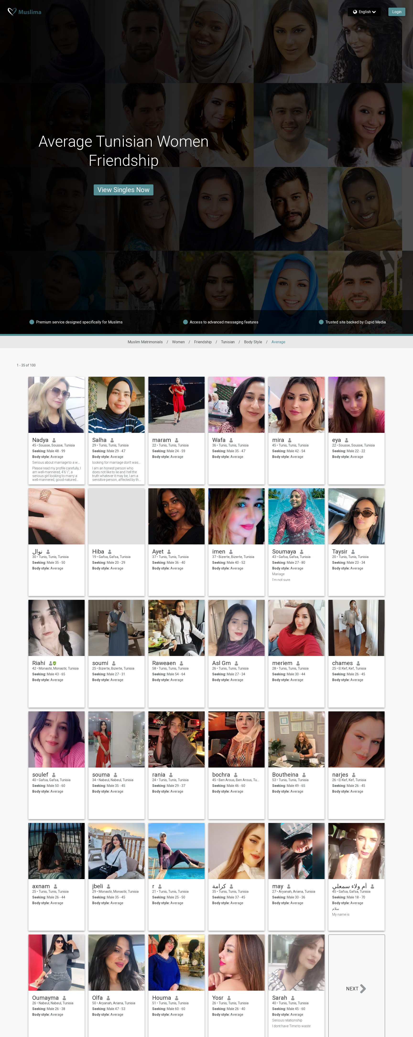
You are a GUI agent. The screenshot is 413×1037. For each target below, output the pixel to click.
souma (101, 774)
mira (278, 440)
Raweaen (164, 663)
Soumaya (284, 551)
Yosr (217, 997)
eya (336, 440)
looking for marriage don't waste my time (116, 462)
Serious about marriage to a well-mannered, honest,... (56, 462)
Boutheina (285, 774)
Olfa (97, 997)
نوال (37, 551)
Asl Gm (221, 663)
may (277, 886)
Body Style (253, 342)
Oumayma (45, 997)
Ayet (157, 551)
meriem (282, 663)
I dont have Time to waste (291, 1026)
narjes (340, 774)
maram (161, 440)
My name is (340, 914)
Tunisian (228, 342)
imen (218, 551)
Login (397, 12)
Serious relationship (287, 1020)
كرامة (219, 886)
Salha (99, 440)
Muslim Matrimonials (145, 342)
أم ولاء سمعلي (349, 886)
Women (178, 342)
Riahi (38, 663)
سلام (335, 909)
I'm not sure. (281, 580)
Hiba (98, 551)
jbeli (97, 886)
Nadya (40, 440)
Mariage (278, 574)
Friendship (203, 342)
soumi (100, 663)
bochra (221, 774)
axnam (41, 886)
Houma (161, 997)
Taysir (340, 551)
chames (342, 663)
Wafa (219, 440)
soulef (40, 774)
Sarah (279, 997)
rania (158, 774)
